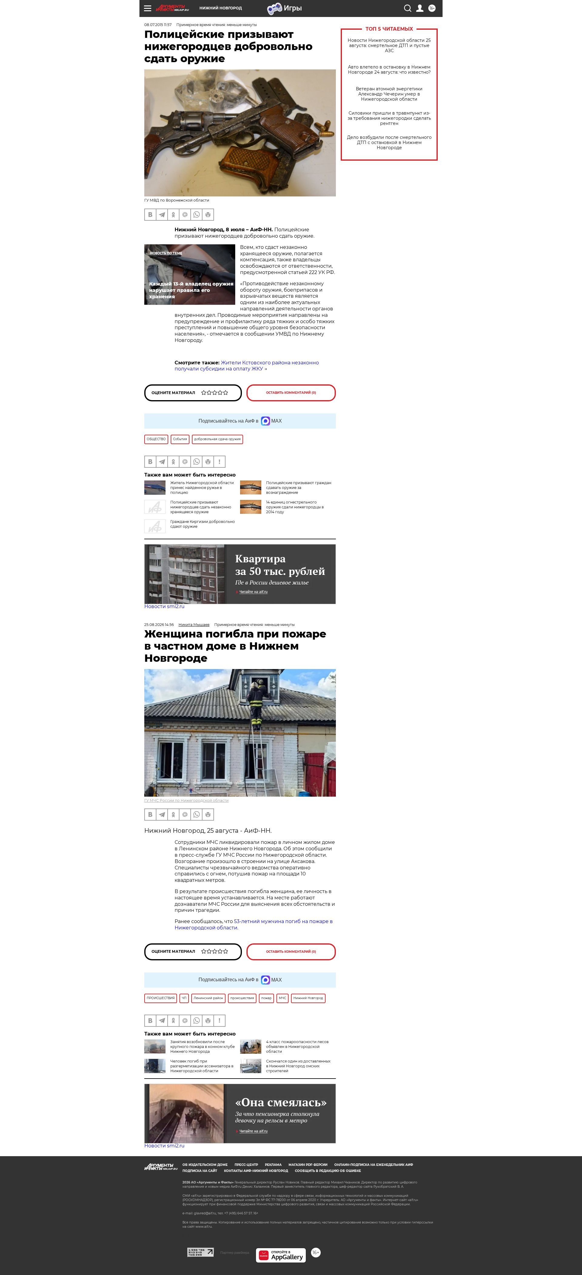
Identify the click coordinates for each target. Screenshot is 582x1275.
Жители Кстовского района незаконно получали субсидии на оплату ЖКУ (247, 366)
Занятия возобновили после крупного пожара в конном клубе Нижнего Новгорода (202, 1046)
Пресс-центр (246, 1165)
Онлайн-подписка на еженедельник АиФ (373, 1165)
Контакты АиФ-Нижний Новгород (256, 1171)
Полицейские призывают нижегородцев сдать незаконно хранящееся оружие (200, 507)
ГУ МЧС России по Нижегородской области (186, 800)
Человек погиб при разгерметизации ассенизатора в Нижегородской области (201, 1066)
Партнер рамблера (234, 1252)
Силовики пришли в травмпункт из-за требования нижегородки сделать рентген (389, 118)
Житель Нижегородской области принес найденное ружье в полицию (202, 487)
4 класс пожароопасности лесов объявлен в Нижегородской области (297, 1046)
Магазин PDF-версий (308, 1165)
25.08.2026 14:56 (159, 624)
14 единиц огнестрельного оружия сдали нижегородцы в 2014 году (295, 507)
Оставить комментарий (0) (291, 393)
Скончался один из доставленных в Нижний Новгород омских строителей (298, 1066)
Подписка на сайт (199, 1171)
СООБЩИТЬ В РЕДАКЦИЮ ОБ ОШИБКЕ (328, 1171)
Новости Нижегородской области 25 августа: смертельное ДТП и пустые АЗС (389, 45)
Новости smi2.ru (164, 606)
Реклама (273, 1165)
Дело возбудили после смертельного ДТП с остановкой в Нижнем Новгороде (389, 142)
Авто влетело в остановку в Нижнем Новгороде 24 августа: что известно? (389, 70)
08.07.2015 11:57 (158, 24)
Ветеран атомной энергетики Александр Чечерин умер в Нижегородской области (389, 94)
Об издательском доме (205, 1165)
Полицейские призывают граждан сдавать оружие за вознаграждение (298, 487)
